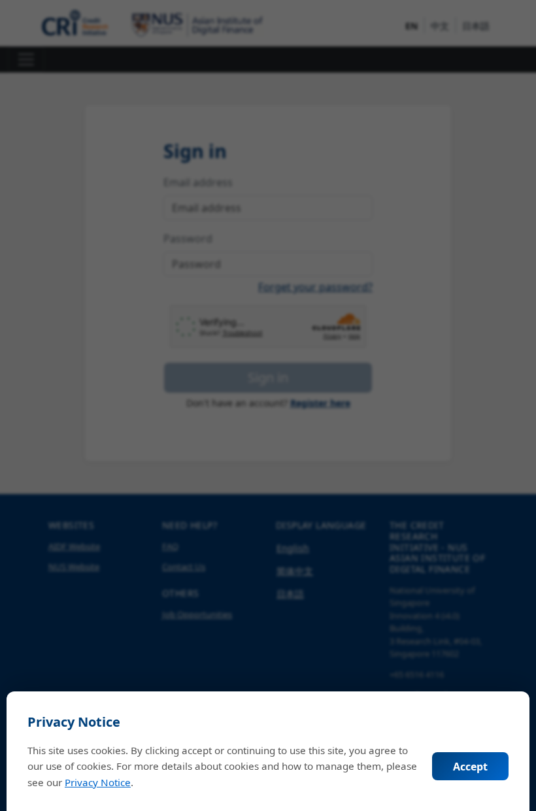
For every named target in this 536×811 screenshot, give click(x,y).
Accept (470, 766)
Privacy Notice (98, 782)
